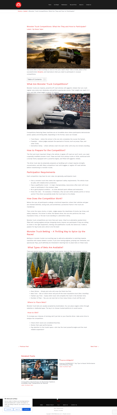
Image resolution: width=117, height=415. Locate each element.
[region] (17, 404)
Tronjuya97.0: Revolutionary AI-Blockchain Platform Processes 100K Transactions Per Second (38, 382)
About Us (81, 4)
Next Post (95, 346)
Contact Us (88, 4)
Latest (29, 29)
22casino (40, 72)
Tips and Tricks (73, 4)
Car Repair (56, 4)
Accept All (26, 409)
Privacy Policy (50, 404)
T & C (58, 404)
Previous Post (23, 346)
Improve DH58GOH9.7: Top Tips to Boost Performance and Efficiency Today (77, 364)
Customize (8, 409)
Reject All (18, 409)
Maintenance (64, 4)
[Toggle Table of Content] (43, 79)
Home (50, 4)
